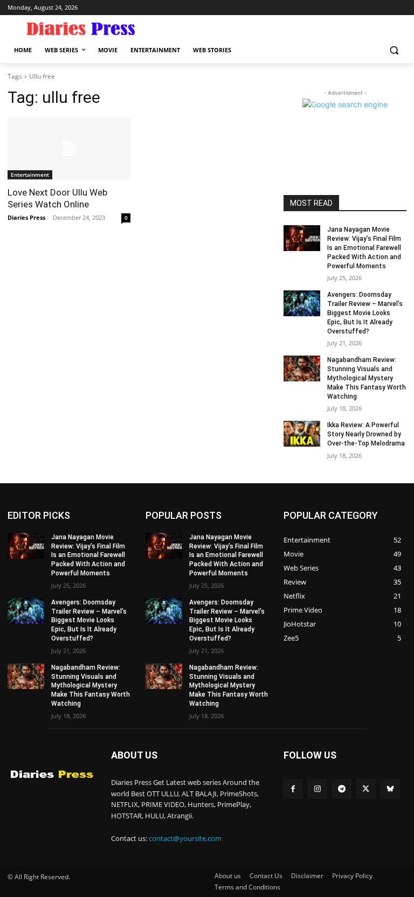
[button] (393, 50)
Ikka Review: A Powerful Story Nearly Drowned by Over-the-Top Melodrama (366, 434)
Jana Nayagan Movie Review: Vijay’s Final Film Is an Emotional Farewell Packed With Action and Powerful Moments (364, 247)
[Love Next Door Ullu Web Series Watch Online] (69, 148)
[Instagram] (317, 789)
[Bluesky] (390, 789)
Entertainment (30, 174)
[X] (365, 789)
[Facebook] (293, 789)
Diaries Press (26, 217)
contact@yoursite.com (185, 838)
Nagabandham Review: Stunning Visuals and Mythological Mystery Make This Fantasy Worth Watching (366, 378)
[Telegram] (341, 789)
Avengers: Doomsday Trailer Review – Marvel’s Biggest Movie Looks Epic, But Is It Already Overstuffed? (365, 313)
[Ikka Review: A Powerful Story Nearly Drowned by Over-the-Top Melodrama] (302, 434)
